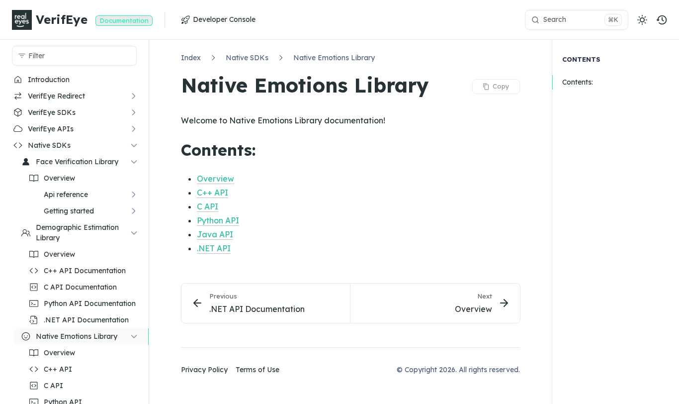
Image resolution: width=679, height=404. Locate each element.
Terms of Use (257, 369)
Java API (215, 234)
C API (207, 206)
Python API (218, 220)
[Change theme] (642, 20)
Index (191, 57)
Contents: (577, 82)
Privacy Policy (204, 369)
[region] (74, 238)
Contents (581, 59)
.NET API (214, 248)
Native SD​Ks (247, 57)
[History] (662, 20)
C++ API (212, 193)
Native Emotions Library (334, 57)
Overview (215, 179)
